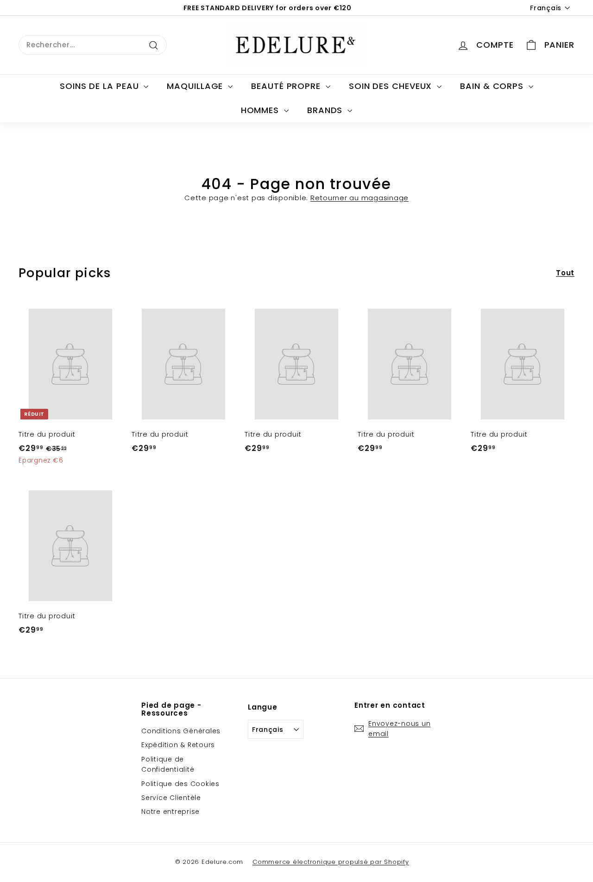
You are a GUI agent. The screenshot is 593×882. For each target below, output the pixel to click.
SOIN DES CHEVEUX (392, 86)
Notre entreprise (170, 811)
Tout (565, 273)
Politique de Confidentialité (167, 764)
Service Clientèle (171, 797)
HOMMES (261, 110)
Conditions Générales (181, 731)
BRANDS (326, 110)
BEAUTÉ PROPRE (287, 86)
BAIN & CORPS (493, 86)
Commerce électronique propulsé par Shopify (330, 861)
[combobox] (93, 45)
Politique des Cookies (180, 783)
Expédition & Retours (178, 744)
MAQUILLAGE (196, 86)
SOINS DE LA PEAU (100, 86)
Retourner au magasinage (359, 198)
